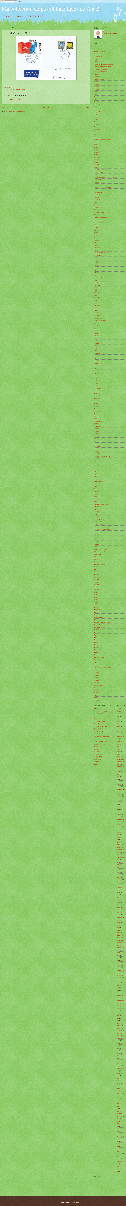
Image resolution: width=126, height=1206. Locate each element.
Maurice (96, 423)
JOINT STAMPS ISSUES (100, 741)
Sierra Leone (97, 577)
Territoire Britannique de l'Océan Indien (104, 627)
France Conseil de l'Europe (101, 252)
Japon (95, 346)
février (118, 724)
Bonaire (96, 134)
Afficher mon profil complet (110, 33)
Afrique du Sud (98, 56)
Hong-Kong (97, 308)
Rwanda (96, 542)
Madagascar (97, 398)
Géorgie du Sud (98, 268)
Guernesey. (97, 288)
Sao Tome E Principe (99, 564)
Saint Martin (97, 547)
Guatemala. (97, 285)
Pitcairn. (96, 514)
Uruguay (96, 672)
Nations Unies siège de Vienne (102, 459)
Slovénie (96, 584)
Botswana (96, 142)
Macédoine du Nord (99, 396)
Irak (95, 328)
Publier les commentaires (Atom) (17, 111)
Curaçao (96, 207)
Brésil (95, 144)
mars (118, 721)
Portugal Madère (98, 524)
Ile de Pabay (97, 313)
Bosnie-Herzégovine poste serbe (102, 139)
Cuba (95, 205)
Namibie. (96, 451)
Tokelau (96, 637)
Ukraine (96, 670)
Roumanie (96, 534)
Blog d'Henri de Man (99, 714)
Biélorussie (97, 129)
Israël (95, 338)
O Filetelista (97, 749)
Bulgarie (96, 149)
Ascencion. (97, 94)
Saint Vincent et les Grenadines (102, 552)
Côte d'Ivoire (97, 200)
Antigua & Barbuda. (99, 79)
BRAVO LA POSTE (99, 731)
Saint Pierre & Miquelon (100, 549)
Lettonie (96, 373)
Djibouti (96, 215)
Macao (95, 391)
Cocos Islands (97, 180)
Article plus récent (8, 107)
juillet (118, 711)
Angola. (96, 74)
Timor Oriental (98, 632)
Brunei (96, 147)
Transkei (96, 642)
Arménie (96, 89)
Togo (95, 635)
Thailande (96, 630)
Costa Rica (97, 197)
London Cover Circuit (99, 744)
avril (118, 719)
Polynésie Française (99, 519)
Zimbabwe (97, 700)
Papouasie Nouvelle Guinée (101, 504)
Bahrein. (96, 109)
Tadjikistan (97, 609)
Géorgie (96, 265)
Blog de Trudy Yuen (99, 729)
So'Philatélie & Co (99, 754)
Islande (96, 335)
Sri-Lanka (96, 589)
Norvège (96, 479)
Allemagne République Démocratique (103, 64)
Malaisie (96, 401)
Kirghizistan (97, 358)
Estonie (96, 232)
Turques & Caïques (99, 657)
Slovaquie (96, 582)
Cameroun (96, 159)
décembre (119, 729)
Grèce (95, 275)
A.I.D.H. (96, 709)
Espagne (96, 230)
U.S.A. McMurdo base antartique (102, 667)
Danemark (96, 210)
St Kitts (96, 592)
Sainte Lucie (97, 557)
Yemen (96, 690)
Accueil (46, 107)
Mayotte (96, 429)
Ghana (95, 270)
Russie (95, 539)
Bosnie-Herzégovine (99, 137)
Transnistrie (97, 645)
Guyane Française (98, 298)
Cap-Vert (96, 164)
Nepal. (95, 464)
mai (118, 716)
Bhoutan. (96, 127)
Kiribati (96, 361)
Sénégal (96, 567)
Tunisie (96, 652)
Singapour (96, 579)
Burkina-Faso (97, 152)
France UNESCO (98, 255)
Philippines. (97, 511)
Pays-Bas (96, 506)
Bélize (95, 119)
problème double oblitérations (101, 529)
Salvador (96, 559)
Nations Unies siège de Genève (102, 454)
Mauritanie (97, 426)
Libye (95, 378)
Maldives (96, 406)
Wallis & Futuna (98, 685)
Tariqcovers (97, 764)
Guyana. (96, 295)
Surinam (96, 599)
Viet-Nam (96, 682)
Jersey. (95, 348)
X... (95, 687)
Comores (96, 185)
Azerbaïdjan (97, 104)
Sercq (95, 572)
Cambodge (97, 157)
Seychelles (97, 574)
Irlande (96, 333)
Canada (96, 162)
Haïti (95, 300)
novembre (119, 731)
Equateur (96, 227)
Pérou (95, 509)
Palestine (96, 499)
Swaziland (96, 602)
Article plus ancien (83, 107)
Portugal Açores (98, 521)
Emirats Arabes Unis (99, 222)
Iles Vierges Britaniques (100, 320)
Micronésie (97, 434)
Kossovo (96, 363)
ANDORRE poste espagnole (101, 69)
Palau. (95, 496)
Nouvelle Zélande (98, 481)
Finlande (96, 247)
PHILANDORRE (34, 16)
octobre (119, 734)
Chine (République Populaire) (101, 170)
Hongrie (96, 310)
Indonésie (96, 325)
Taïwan (96, 612)
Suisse (95, 597)
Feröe (95, 242)
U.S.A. (95, 665)
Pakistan (96, 494)
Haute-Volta (97, 303)
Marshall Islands (98, 421)
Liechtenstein (97, 381)
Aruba (95, 92)
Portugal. (96, 527)
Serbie (95, 569)
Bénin (95, 122)
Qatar (95, 532)
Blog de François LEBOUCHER (102, 726)
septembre (119, 736)
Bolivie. (96, 132)
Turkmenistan (97, 655)
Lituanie (96, 383)
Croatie (96, 202)
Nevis (95, 466)
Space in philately (98, 756)
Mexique (96, 431)
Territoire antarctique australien (102, 622)
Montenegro (97, 444)
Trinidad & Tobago (99, 647)
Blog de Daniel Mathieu (100, 724)
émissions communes (99, 225)
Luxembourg (97, 388)
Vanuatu (96, 675)
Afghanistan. (97, 54)
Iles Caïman (97, 315)
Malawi (96, 403)
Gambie (96, 260)
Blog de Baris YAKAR (100, 721)
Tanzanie (96, 615)
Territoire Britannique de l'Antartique (103, 625)
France (96, 250)
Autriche (96, 102)
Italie (95, 340)
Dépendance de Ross (99, 212)
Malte (95, 413)
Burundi (96, 154)
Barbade (96, 114)
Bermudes (96, 124)
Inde (95, 323)
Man (95, 416)
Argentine (96, 87)
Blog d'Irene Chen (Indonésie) (101, 716)
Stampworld (97, 761)
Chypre (96, 175)
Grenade (96, 280)
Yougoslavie (97, 692)
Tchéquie (96, 620)
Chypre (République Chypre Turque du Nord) (105, 177)
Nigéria (96, 474)
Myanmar (96, 449)
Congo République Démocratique (102, 187)
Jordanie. (96, 351)
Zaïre (95, 695)
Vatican (96, 677)
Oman (95, 486)
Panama (96, 501)
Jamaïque (96, 343)
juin (118, 714)
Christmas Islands (98, 172)
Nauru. (96, 461)
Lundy (95, 386)
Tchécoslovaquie (98, 617)
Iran (95, 330)
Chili (95, 167)
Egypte (96, 220)
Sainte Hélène (97, 554)
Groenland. (97, 283)
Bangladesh (97, 112)
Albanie (96, 59)
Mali (95, 408)
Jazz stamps (97, 739)
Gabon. (96, 258)
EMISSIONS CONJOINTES (101, 736)
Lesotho (96, 371)
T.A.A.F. (96, 607)
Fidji (95, 245)
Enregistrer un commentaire (13, 99)
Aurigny (96, 97)
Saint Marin (97, 544)
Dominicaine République (100, 217)
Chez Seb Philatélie (99, 734)
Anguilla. (96, 76)
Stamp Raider (97, 759)
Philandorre (97, 751)
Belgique (96, 117)
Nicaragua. (97, 469)
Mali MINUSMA (98, 411)
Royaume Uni (97, 537)
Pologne (96, 517)
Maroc (95, 418)
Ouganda (96, 489)
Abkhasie (96, 49)
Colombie (96, 182)
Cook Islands (97, 190)
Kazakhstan (97, 353)
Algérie (96, 61)
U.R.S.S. (96, 662)
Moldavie (96, 436)
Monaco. (96, 438)
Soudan (96, 587)
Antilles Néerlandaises (100, 82)
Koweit (96, 366)
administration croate (99, 51)
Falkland (96, 240)
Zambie (96, 697)
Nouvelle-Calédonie (99, 484)
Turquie (96, 660)
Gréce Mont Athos (98, 278)
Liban (95, 376)
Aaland (96, 46)
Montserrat (97, 446)
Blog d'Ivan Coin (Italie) (100, 719)
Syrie (95, 604)
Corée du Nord (98, 192)
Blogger (78, 1202)
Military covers (98, 746)
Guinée (96, 290)
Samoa (96, 562)
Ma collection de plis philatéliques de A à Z (50, 8)
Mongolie (96, 441)
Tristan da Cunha (98, 650)
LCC (106, 31)
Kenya (95, 356)
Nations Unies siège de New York (102, 456)
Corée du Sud (97, 195)
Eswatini (96, 235)
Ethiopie (96, 237)
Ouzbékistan (97, 491)
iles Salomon (97, 318)
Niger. (95, 471)
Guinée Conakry (98, 293)
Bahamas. (96, 107)
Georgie (96, 263)
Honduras (96, 305)
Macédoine (97, 393)
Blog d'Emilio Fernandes (14, 16)
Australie (96, 99)
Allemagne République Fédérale (17, 89)
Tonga (95, 640)
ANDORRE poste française (101, 71)
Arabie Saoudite (98, 84)
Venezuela (96, 680)
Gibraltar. (96, 273)
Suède (95, 594)
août (118, 709)
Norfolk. (96, 476)
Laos (95, 368)
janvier (118, 726)
